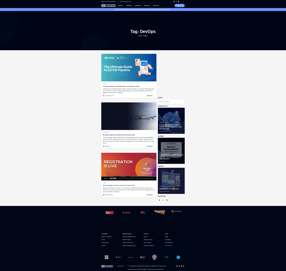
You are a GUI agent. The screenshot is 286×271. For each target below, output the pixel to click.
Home (140, 35)
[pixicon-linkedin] (181, 266)
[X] (176, 1)
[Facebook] (174, 1)
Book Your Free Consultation (108, 1)
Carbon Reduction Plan (125, 1)
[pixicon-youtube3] (183, 266)
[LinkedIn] (178, 1)
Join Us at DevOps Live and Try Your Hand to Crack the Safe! (119, 185)
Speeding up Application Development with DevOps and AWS (119, 135)
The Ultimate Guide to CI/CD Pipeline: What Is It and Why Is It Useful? (121, 86)
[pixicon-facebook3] (177, 266)
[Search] (183, 1)
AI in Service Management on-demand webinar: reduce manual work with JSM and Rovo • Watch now (143, 9)
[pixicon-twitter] (179, 266)
